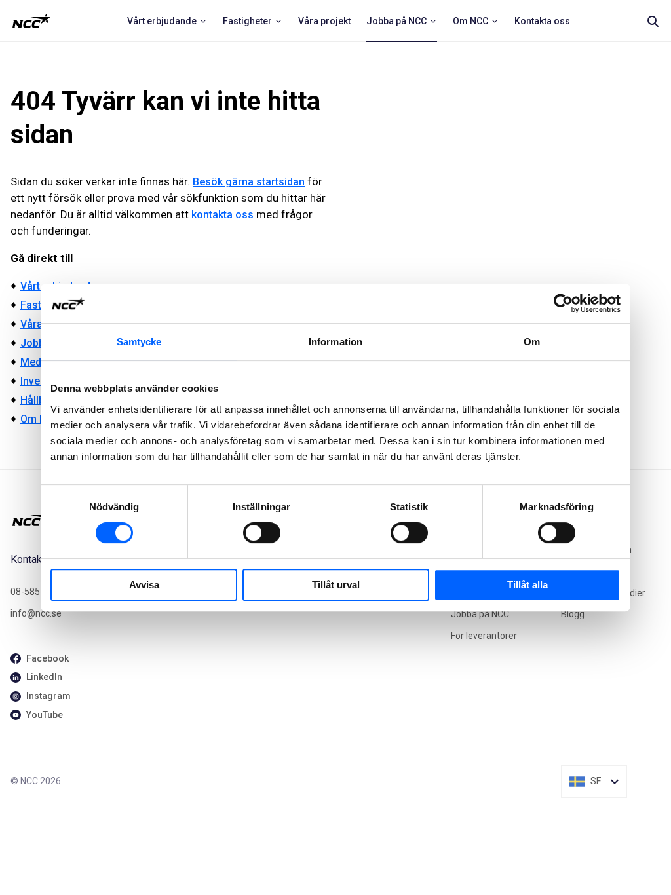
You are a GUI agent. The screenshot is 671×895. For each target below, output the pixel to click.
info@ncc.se (36, 613)
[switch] (261, 532)
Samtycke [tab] (139, 341)
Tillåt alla (527, 584)
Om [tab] (532, 341)
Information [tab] (335, 341)
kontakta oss (222, 214)
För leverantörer (484, 635)
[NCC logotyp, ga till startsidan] (31, 21)
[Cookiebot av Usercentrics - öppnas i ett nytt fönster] (563, 303)
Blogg (573, 614)
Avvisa (144, 584)
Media (35, 362)
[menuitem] (167, 21)
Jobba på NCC (480, 614)
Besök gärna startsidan (249, 182)
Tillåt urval (336, 584)
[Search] (653, 21)
